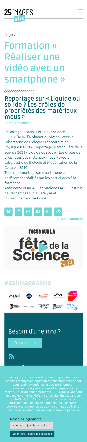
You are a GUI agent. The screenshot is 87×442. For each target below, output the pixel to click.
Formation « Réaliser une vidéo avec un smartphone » (34, 62)
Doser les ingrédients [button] (25, 419)
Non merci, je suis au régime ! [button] (31, 425)
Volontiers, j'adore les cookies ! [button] (32, 433)
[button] (43, 248)
